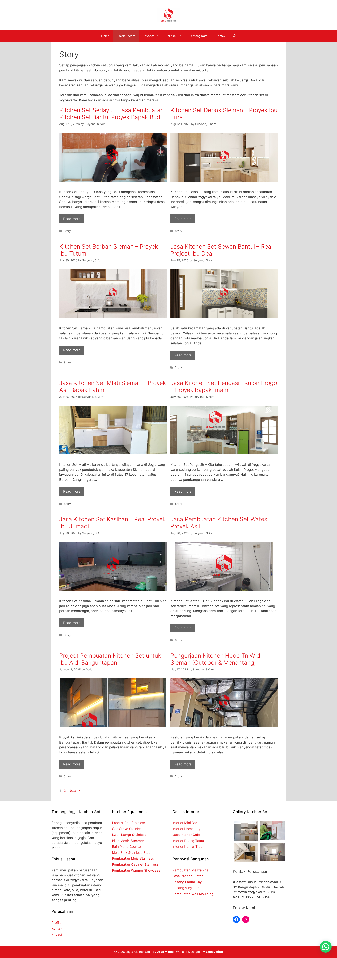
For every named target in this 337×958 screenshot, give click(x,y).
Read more (71, 219)
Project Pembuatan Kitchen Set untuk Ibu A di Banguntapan (110, 659)
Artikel (171, 36)
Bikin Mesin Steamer (128, 841)
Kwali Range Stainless (129, 835)
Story (67, 231)
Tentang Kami (198, 36)
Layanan (149, 36)
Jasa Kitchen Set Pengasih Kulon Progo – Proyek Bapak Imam (223, 386)
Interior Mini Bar (184, 823)
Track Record (126, 36)
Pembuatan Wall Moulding (192, 894)
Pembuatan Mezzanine (190, 870)
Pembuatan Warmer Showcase (136, 870)
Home (105, 36)
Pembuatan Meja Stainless (133, 858)
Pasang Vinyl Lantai (187, 888)
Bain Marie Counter (127, 847)
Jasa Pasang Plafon (187, 876)
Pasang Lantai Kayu (188, 882)
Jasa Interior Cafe (186, 835)
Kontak (220, 36)
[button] (326, 947)
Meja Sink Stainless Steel (131, 853)
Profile (56, 922)
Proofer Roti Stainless (129, 823)
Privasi (56, 934)
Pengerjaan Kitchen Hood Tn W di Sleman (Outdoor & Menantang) (216, 659)
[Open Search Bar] (234, 36)
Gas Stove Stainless (127, 829)
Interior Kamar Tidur (188, 847)
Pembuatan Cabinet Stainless (135, 864)
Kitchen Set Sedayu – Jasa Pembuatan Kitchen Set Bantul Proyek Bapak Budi (111, 114)
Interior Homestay (186, 829)
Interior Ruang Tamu (188, 841)
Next (74, 791)
